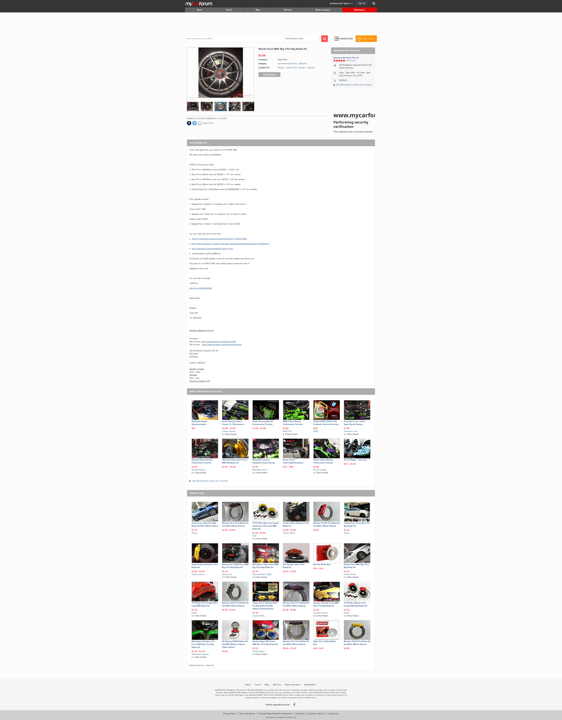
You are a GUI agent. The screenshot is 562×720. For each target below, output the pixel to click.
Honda (194, 613)
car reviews (295, 692)
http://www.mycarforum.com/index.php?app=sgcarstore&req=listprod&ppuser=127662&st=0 (230, 244)
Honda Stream (350, 574)
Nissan (217, 695)
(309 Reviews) (351, 60)
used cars (270, 692)
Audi (254, 536)
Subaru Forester (229, 431)
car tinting (270, 690)
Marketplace (359, 10)
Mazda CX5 (292, 68)
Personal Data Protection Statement (275, 713)
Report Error (208, 123)
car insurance (292, 697)
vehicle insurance (337, 695)
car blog (327, 695)
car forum (243, 690)
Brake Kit (303, 63)
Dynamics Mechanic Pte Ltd (346, 58)
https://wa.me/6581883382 (200, 288)
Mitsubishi (253, 695)
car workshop (319, 695)
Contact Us (333, 713)
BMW (315, 431)
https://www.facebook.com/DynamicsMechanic (222, 344)
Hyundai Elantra (198, 470)
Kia (226, 695)
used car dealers (307, 695)
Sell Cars (288, 10)
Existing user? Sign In (340, 3)
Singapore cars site (248, 692)
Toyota (194, 533)
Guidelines (300, 713)
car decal (311, 690)
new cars (278, 692)
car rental (289, 695)
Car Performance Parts (287, 63)
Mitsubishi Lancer (259, 470)
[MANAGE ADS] (343, 35)
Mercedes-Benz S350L (262, 574)
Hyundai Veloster (320, 613)
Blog (258, 10)
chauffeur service (310, 697)
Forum (229, 10)
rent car (286, 690)
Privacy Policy (229, 713)
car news (304, 692)
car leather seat (320, 690)
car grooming (294, 690)
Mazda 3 (281, 68)
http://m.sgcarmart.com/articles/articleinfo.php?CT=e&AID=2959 (219, 239)
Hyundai (231, 695)
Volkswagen (239, 695)
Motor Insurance (323, 10)
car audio (296, 695)
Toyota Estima (198, 574)
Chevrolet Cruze (350, 431)
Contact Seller (269, 75)
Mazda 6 (311, 68)
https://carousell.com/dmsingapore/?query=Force (212, 249)
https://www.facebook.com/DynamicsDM (219, 342)
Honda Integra (258, 651)
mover (299, 697)
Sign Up (361, 3)
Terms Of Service (247, 713)
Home (199, 10)
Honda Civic (227, 574)
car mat (338, 690)
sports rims (278, 690)
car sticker (282, 697)
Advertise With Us (316, 713)
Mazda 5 (302, 68)
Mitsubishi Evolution (200, 654)
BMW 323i (287, 431)
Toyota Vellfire (289, 533)
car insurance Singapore (268, 697)
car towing (331, 690)
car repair (303, 690)
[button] (193, 106)
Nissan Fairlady (320, 470)
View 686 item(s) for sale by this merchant (354, 85)
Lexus (246, 695)
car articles (286, 692)
